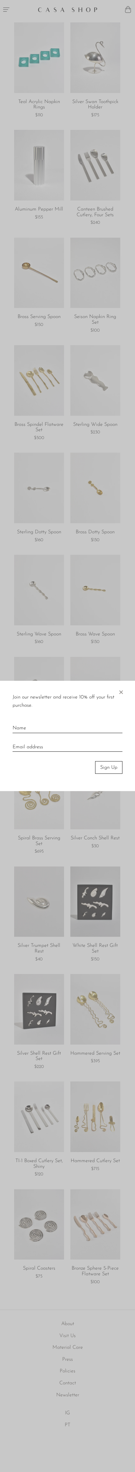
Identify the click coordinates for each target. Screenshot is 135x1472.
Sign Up (108, 767)
